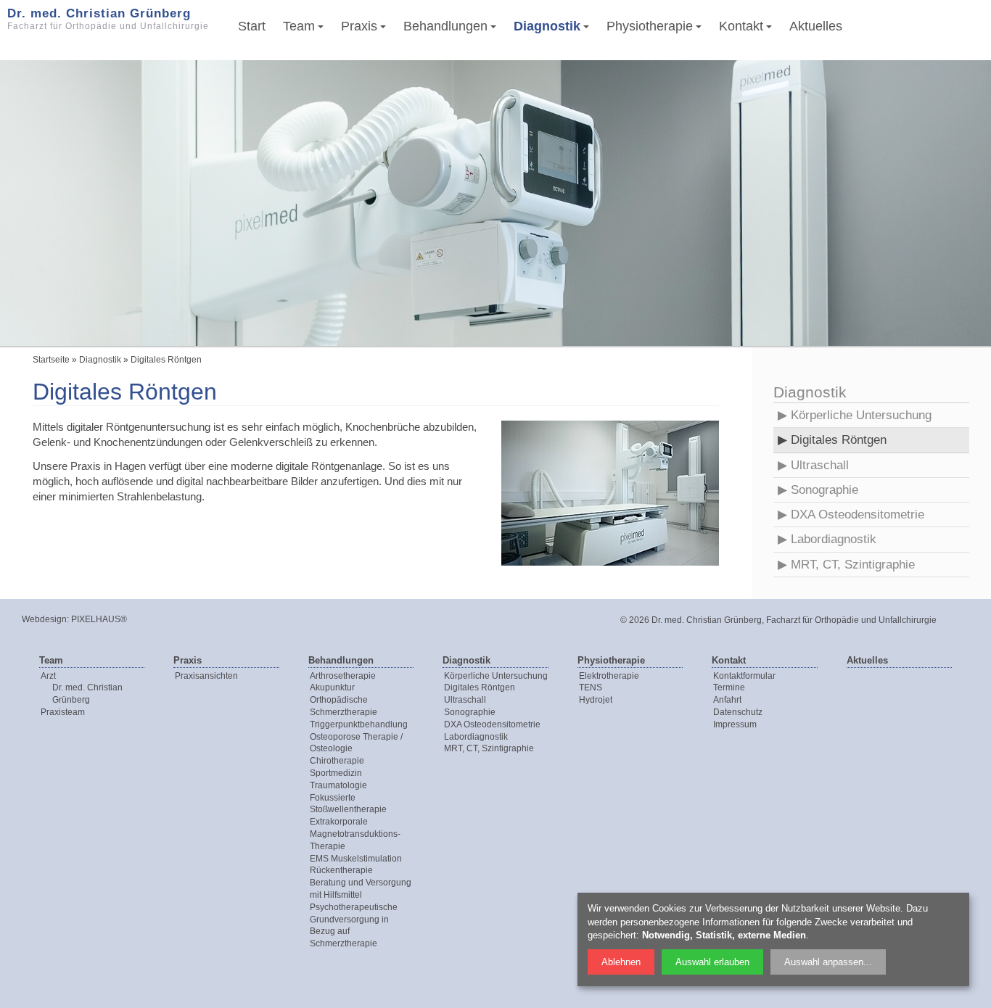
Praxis (359, 26)
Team (299, 26)
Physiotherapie (649, 26)
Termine (729, 687)
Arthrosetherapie (343, 676)
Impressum (735, 724)
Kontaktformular (744, 676)
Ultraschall (820, 465)
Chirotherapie (337, 761)
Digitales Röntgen (839, 440)
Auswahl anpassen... (828, 962)
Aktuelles (815, 26)
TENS (590, 687)
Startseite (51, 360)
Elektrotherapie (609, 676)
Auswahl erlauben (712, 962)
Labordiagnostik (833, 539)
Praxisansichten (206, 676)
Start (252, 26)
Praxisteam (63, 712)
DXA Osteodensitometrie (857, 514)
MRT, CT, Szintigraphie (853, 564)
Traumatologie (338, 785)
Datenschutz (737, 712)
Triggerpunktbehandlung (359, 724)
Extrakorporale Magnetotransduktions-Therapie (355, 834)
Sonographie (824, 490)
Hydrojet (595, 700)
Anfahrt (727, 700)
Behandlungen (445, 26)
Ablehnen (621, 962)
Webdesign (44, 619)
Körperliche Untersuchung (861, 415)
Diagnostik (547, 26)
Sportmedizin (336, 773)
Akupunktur (332, 687)
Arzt (48, 676)
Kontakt (741, 26)
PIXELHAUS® (99, 619)
